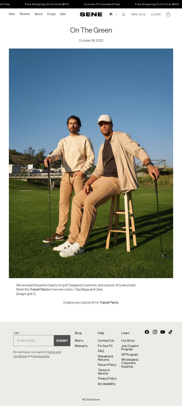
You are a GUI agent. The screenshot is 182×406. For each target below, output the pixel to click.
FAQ (101, 351)
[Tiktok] (170, 332)
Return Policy (107, 365)
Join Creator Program (130, 348)
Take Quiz (138, 14)
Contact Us (106, 341)
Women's (81, 346)
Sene (96, 399)
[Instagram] (155, 332)
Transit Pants (39, 289)
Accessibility (106, 384)
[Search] (124, 14)
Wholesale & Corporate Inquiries (129, 363)
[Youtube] (162, 332)
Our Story (128, 341)
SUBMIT (62, 340)
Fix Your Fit (105, 346)
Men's (79, 341)
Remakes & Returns (105, 358)
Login (155, 14)
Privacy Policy (107, 379)
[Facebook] (147, 332)
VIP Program (129, 354)
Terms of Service (104, 372)
